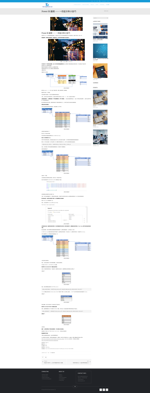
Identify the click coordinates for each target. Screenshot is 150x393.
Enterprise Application (45, 377)
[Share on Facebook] (43, 357)
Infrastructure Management (46, 378)
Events (97, 4)
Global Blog (102, 4)
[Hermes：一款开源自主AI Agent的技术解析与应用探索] (100, 51)
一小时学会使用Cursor (97, 78)
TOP (75, 386)
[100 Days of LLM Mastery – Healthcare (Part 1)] (100, 97)
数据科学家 (53, 352)
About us (92, 4)
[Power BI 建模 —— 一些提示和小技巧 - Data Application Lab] (47, 5)
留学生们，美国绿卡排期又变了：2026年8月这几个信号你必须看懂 (100, 39)
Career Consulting (85, 4)
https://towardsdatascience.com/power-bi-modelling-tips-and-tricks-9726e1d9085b (59, 348)
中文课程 (107, 4)
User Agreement (62, 378)
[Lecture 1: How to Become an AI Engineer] (100, 137)
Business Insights (45, 374)
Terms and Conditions (63, 377)
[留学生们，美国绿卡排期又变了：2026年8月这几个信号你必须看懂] (100, 31)
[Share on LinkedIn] (46, 357)
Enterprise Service (77, 4)
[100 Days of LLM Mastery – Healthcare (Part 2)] (100, 117)
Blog (48, 352)
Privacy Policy (61, 380)
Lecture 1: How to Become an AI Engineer (100, 144)
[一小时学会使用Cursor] (100, 70)
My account (104, 1)
